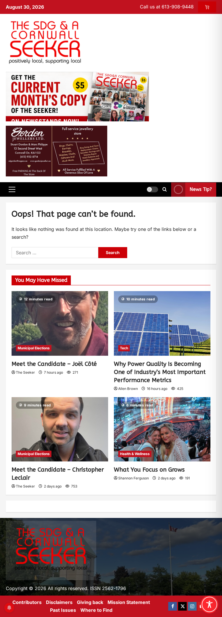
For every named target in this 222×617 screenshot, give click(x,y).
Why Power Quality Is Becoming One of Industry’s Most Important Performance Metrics (160, 372)
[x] (182, 606)
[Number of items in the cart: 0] (207, 6)
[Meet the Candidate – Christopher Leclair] (60, 429)
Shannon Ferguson (133, 478)
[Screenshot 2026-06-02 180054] (56, 151)
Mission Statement (129, 602)
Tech (124, 348)
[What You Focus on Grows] (162, 429)
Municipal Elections (34, 348)
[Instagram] (192, 606)
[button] (12, 189)
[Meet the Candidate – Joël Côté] (60, 323)
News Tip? (201, 189)
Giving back (90, 602)
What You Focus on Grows (149, 469)
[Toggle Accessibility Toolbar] (209, 604)
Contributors (27, 602)
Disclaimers (59, 602)
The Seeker (25, 372)
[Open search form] (164, 189)
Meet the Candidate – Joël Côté (54, 364)
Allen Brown (128, 388)
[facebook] (172, 606)
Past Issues (63, 610)
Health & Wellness (135, 454)
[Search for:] (55, 252)
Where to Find (96, 610)
